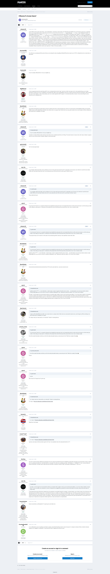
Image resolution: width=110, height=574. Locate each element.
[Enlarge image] (77, 336)
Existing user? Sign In (81, 2)
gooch (23, 203)
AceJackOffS (23, 50)
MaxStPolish (23, 106)
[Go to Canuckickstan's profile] (23, 507)
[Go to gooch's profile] (23, 209)
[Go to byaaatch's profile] (23, 421)
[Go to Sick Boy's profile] (23, 464)
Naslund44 (23, 70)
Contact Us (55, 572)
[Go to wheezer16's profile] (20, 20)
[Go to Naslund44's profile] (23, 76)
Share (80, 19)
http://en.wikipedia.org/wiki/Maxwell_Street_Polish (43, 401)
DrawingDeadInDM (23, 525)
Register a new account (37, 558)
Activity (38, 6)
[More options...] (90, 29)
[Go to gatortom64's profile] (23, 151)
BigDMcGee (23, 88)
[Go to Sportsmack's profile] (23, 314)
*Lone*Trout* (23, 434)
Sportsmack (23, 308)
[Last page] (25, 25)
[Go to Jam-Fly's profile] (23, 173)
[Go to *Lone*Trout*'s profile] (23, 439)
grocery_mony (23, 326)
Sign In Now (72, 558)
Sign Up (90, 2)
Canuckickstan (23, 501)
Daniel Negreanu (27, 6)
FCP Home (20, 6)
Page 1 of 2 (30, 24)
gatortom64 (23, 144)
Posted (32, 29)
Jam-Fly (23, 167)
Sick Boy (23, 459)
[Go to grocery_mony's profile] (23, 332)
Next (23, 24)
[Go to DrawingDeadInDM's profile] (23, 531)
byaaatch (23, 414)
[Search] (91, 6)
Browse (33, 6)
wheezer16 (25, 19)
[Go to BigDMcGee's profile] (23, 94)
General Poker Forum (32, 20)
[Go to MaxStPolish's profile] (23, 113)
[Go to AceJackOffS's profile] (23, 57)
